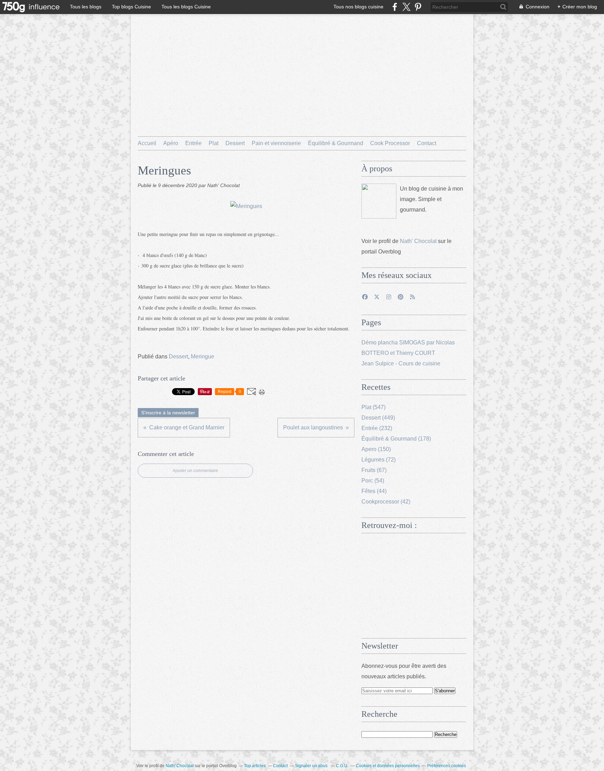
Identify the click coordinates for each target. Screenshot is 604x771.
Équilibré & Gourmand (335, 143)
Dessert (235, 143)
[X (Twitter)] (406, 7)
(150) (376, 449)
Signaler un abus (312, 765)
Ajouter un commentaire (195, 470)
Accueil (147, 143)
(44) (374, 491)
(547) (373, 407)
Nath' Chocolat (418, 241)
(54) (372, 481)
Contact (426, 143)
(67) (374, 470)
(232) (376, 428)
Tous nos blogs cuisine (358, 6)
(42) (385, 502)
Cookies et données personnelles (388, 765)
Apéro (170, 143)
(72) (378, 460)
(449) (378, 418)
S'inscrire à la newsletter (168, 412)
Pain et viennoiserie (276, 143)
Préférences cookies (446, 765)
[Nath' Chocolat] (378, 201)
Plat (213, 143)
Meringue (202, 356)
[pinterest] (418, 7)
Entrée (193, 143)
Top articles (255, 765)
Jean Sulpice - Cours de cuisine (400, 363)
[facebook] (394, 7)
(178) (396, 439)
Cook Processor (390, 143)
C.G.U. (342, 765)
